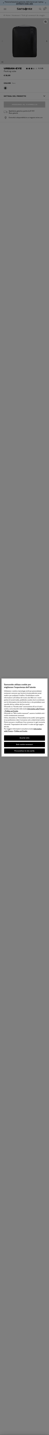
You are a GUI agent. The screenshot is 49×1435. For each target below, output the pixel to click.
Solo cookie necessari (24, 744)
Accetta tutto (25, 738)
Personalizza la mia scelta (24, 751)
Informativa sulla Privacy (35, 709)
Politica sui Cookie (11, 711)
